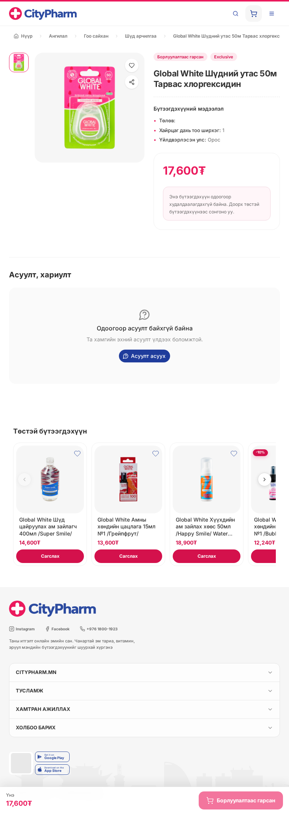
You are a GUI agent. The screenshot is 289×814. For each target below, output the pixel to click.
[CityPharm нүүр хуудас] (43, 13)
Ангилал (58, 36)
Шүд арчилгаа (141, 36)
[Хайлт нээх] (235, 13)
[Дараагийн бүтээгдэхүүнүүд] (264, 479)
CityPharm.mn (36, 672)
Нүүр (26, 36)
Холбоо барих (36, 727)
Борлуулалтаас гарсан (246, 800)
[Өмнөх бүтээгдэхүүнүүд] (24, 479)
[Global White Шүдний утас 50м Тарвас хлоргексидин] (19, 62)
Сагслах (50, 556)
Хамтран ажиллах (43, 709)
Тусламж (29, 691)
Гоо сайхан (96, 36)
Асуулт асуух (148, 356)
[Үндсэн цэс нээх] (271, 13)
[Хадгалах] (131, 65)
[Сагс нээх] (253, 13)
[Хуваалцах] (131, 82)
